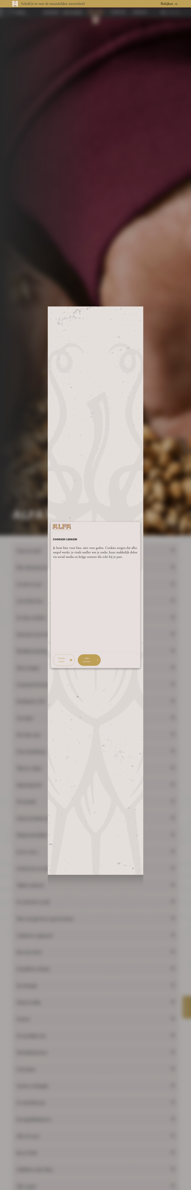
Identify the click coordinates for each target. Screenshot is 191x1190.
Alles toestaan (87, 660)
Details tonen (61, 660)
